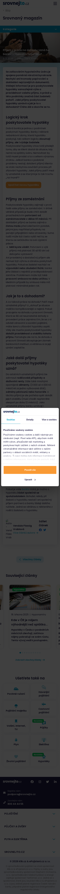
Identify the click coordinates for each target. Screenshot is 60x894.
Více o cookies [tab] (49, 419)
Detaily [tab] (29, 419)
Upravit (28, 479)
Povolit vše (30, 470)
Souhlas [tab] (11, 419)
